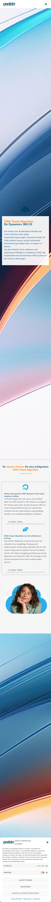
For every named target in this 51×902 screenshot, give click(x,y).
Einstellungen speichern (25, 893)
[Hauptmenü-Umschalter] (46, 4)
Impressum (36, 899)
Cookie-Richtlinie (16, 899)
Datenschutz (27, 899)
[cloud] (25, 209)
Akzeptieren (25, 880)
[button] (47, 842)
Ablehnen (25, 887)
